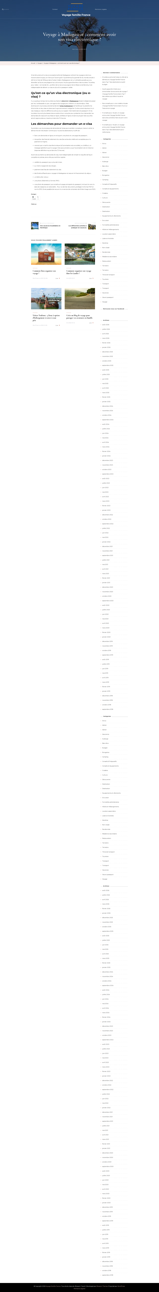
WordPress (121, 1286)
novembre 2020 (107, 591)
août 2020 (105, 605)
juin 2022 (105, 533)
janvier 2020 (106, 637)
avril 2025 (105, 388)
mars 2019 (105, 682)
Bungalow (105, 175)
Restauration (106, 261)
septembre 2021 (107, 555)
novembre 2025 (107, 356)
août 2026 (105, 324)
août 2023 (105, 478)
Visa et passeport (108, 297)
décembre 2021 (107, 546)
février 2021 (106, 578)
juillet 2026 (106, 329)
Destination (106, 207)
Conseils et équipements (110, 189)
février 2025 (106, 397)
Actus (104, 143)
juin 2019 (105, 668)
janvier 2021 (106, 582)
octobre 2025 (106, 361)
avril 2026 (105, 333)
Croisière (105, 193)
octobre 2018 (106, 705)
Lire (57, 278)
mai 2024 (105, 438)
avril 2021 (105, 569)
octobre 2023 (106, 469)
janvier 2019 (106, 691)
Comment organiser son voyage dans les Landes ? (78, 272)
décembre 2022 (107, 515)
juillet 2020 (106, 610)
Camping (105, 179)
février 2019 (106, 686)
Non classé (105, 247)
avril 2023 (105, 496)
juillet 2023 (106, 483)
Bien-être (105, 166)
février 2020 (106, 632)
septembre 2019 (107, 655)
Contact (55, 9)
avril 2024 (105, 442)
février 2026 (106, 343)
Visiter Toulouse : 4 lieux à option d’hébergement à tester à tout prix (46, 318)
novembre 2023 (107, 465)
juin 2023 (105, 487)
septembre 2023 (107, 474)
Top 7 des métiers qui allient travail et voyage (113, 96)
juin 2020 (105, 614)
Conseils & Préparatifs (109, 184)
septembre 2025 (107, 365)
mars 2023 (105, 501)
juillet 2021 (105, 560)
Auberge (105, 161)
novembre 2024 (107, 410)
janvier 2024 (106, 456)
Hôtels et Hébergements (110, 229)
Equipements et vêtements (111, 216)
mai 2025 (105, 383)
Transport (105, 284)
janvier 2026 (106, 347)
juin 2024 (105, 433)
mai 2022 (105, 537)
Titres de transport (108, 275)
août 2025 (105, 370)
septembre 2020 (107, 600)
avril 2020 (105, 623)
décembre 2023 (107, 460)
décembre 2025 (107, 352)
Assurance (105, 157)
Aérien (104, 148)
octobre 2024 (106, 415)
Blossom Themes (102, 1286)
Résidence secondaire (109, 256)
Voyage (79, 30)
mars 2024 (105, 447)
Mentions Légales (101, 9)
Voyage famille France (76, 14)
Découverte (106, 202)
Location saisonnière (109, 234)
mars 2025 (105, 392)
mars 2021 (105, 573)
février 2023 (106, 505)
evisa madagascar (66, 106)
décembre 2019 (107, 641)
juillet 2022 (106, 528)
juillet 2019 (105, 664)
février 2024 (106, 451)
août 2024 (105, 424)
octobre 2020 (106, 596)
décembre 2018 (107, 696)
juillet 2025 (106, 374)
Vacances (105, 293)
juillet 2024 (106, 429)
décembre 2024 (107, 406)
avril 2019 (105, 677)
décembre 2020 (107, 587)
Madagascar (74, 101)
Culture (105, 198)
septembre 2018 (107, 709)
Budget (104, 170)
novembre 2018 (107, 700)
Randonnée (106, 252)
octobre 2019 (106, 650)
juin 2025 (105, 379)
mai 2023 (105, 492)
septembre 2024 (107, 420)
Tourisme (105, 279)
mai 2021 (105, 564)
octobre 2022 (106, 519)
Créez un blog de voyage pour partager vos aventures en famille (79, 316)
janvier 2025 (106, 401)
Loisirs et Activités (108, 238)
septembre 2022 (107, 524)
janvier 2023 (106, 510)
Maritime (105, 243)
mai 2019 (105, 673)
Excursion (105, 220)
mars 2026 (105, 338)
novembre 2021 (107, 551)
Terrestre (105, 266)
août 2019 (105, 659)
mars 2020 (105, 628)
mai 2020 (105, 619)
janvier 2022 (106, 542)
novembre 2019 (107, 646)
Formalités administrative (110, 225)
